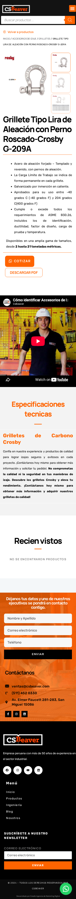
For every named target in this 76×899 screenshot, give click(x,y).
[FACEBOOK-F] (8, 714)
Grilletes (44, 38)
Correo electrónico (22, 848)
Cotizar (22, 261)
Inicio (6, 38)
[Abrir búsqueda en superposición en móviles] (38, 20)
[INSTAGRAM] (16, 714)
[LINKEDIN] (24, 714)
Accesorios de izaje (24, 38)
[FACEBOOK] (7, 770)
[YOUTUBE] (28, 770)
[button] (72, 8)
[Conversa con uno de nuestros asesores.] (66, 889)
